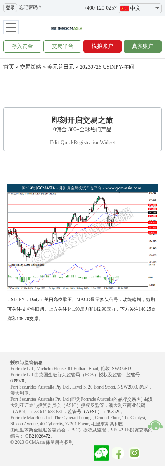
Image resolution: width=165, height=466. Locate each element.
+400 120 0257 (100, 8)
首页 (8, 67)
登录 (10, 7)
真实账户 (142, 46)
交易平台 (62, 46)
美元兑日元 (60, 67)
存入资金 (22, 46)
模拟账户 (102, 46)
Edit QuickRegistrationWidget (82, 142)
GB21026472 (37, 436)
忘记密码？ (30, 7)
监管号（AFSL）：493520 (94, 411)
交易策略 (30, 67)
